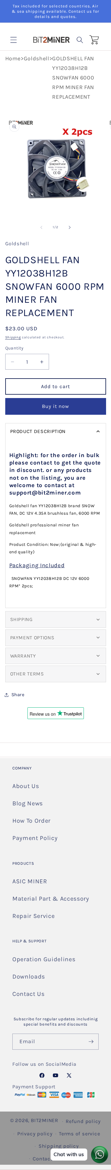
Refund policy (83, 1121)
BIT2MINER (44, 1121)
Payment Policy (34, 838)
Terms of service (79, 1134)
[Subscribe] (91, 1042)
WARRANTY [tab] (23, 656)
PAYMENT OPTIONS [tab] (32, 638)
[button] (13, 39)
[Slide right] (69, 227)
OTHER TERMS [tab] (27, 674)
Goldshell (36, 58)
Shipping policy (59, 1146)
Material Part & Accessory (50, 898)
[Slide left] (41, 227)
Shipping (13, 337)
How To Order (31, 820)
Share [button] (18, 694)
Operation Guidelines (43, 959)
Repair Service (33, 915)
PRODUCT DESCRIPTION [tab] (38, 431)
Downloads (28, 976)
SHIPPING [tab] (21, 619)
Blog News (27, 803)
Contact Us (28, 993)
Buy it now (55, 406)
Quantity (14, 348)
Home (13, 58)
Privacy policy (35, 1134)
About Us (25, 786)
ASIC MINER (29, 881)
